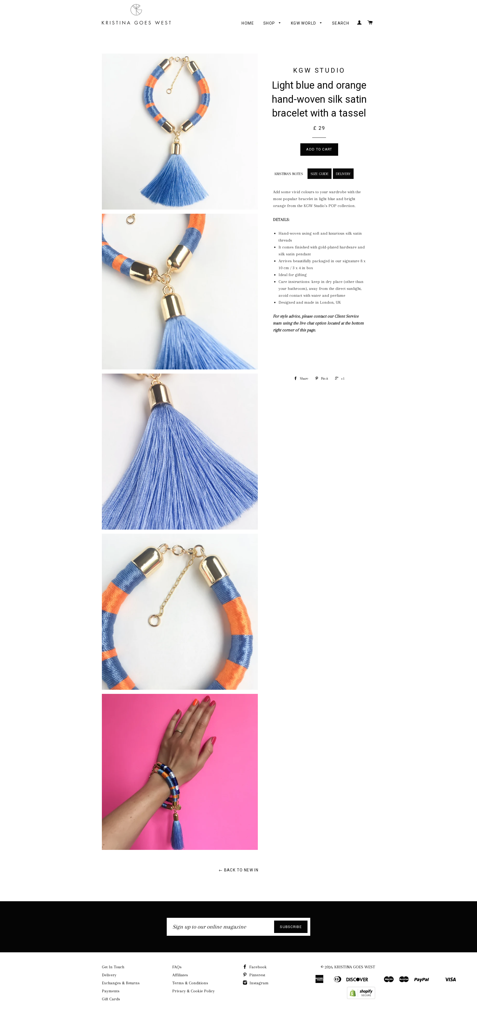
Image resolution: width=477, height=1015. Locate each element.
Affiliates (180, 974)
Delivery (109, 974)
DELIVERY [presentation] (343, 174)
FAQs (177, 966)
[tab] (288, 173)
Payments (111, 990)
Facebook (257, 966)
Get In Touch (113, 966)
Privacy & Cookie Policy (193, 990)
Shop (269, 23)
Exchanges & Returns (121, 982)
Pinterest (256, 974)
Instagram (258, 982)
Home (248, 23)
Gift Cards (111, 999)
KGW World (304, 23)
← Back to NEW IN (238, 870)
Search (340, 23)
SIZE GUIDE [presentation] (319, 174)
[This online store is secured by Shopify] (361, 997)
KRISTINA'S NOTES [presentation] (289, 174)
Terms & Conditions (190, 982)
